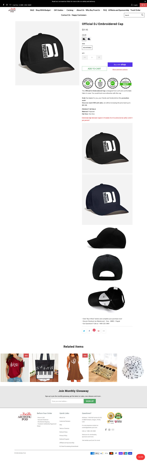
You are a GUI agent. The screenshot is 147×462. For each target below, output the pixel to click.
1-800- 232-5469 (91, 431)
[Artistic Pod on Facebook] (3, 5)
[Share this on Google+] (98, 331)
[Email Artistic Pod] (10, 5)
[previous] (18, 54)
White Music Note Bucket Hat (132, 368)
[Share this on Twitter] (84, 331)
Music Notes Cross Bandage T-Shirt (14, 368)
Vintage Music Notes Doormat (103, 368)
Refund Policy (63, 432)
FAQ (105, 10)
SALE (32, 10)
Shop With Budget (43, 10)
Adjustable (87, 47)
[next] (76, 54)
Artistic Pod (22, 453)
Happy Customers (79, 15)
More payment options (120, 69)
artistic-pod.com (89, 440)
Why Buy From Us (93, 10)
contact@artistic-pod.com (89, 427)
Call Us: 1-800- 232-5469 (22, 5)
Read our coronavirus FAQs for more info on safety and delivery (73, 1)
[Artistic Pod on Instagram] (7, 5)
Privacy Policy (63, 435)
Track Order (135, 10)
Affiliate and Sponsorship (118, 10)
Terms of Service (64, 428)
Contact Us (65, 15)
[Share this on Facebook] (89, 331)
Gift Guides (59, 10)
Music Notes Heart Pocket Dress (73, 368)
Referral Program (64, 439)
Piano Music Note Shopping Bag (44, 368)
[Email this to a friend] (104, 331)
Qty (83, 53)
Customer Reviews (65, 421)
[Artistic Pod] (12, 10)
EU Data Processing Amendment (69, 446)
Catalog (70, 10)
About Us (80, 10)
